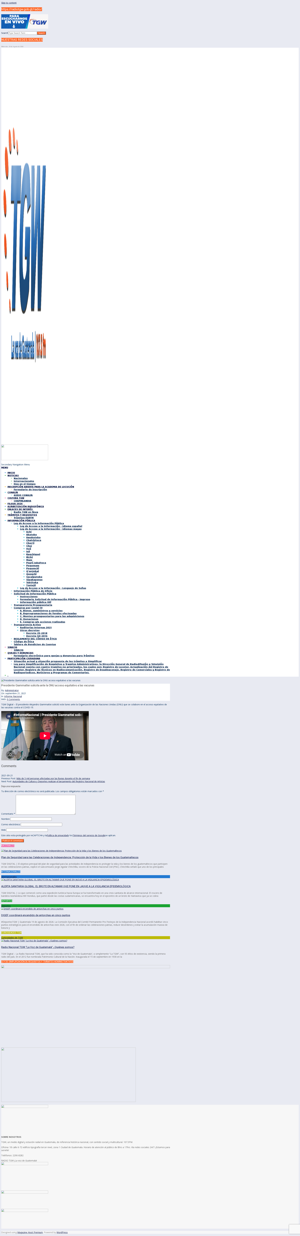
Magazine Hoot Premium (30, 1232)
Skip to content (9, 2)
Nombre (5, 818)
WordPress (62, 1232)
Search (4, 32)
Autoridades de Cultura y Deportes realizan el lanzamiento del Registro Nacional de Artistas (58, 781)
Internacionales (9, 876)
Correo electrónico (10, 824)
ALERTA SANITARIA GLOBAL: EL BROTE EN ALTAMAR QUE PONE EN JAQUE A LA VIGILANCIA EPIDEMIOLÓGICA (66, 886)
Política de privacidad (57, 835)
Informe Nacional (13, 696)
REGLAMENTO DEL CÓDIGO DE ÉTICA (35, 638)
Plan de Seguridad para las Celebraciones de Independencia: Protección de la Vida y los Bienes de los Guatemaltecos (69, 857)
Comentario (8, 813)
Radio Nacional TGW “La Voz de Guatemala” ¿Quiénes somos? (37, 947)
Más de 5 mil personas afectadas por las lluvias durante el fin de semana (53, 778)
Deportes (6, 905)
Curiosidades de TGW (12, 937)
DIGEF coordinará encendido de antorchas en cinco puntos (35, 915)
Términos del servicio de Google (89, 835)
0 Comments (13, 699)
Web (3, 829)
